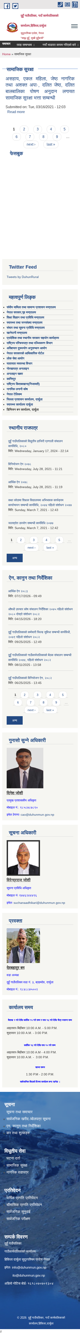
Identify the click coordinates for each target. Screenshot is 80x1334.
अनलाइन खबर (15, 373)
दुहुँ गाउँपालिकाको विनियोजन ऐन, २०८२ (30, 678)
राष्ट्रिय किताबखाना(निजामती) (23, 384)
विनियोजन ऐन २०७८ (19, 464)
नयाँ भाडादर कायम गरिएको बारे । (55, 45)
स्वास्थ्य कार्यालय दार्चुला (20, 404)
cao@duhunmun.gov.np (37, 814)
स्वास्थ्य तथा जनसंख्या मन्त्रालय (24, 322)
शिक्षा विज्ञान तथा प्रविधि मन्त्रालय (25, 317)
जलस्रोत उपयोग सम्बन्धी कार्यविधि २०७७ (30, 523)
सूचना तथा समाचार (19, 1112)
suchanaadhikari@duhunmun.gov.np (39, 902)
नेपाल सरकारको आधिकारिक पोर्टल (25, 353)
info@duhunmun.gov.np (29, 1267)
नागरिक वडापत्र (17, 1172)
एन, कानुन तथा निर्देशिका (23, 1126)
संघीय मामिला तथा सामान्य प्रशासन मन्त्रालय (31, 307)
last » (51, 144)
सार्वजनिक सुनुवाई (18, 1212)
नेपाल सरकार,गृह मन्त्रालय (21, 312)
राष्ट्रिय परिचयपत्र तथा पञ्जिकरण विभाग (29, 343)
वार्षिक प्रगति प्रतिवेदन (22, 1198)
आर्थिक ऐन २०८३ (18, 591)
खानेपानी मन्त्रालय (17, 333)
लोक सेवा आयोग (15, 358)
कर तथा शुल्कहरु (18, 1133)
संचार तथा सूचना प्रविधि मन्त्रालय (26, 327)
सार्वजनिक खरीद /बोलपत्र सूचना (28, 1119)
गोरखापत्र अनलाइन (18, 368)
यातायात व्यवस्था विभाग (19, 363)
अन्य (14, 558)
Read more (16, 112)
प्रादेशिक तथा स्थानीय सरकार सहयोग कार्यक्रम (33, 338)
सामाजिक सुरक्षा (16, 1165)
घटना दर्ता (13, 1158)
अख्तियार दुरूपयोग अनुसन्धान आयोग (27, 348)
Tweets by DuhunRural (23, 277)
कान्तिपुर (11, 379)
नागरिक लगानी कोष (17, 389)
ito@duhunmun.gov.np (28, 1275)
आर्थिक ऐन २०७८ (18, 482)
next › (31, 144)
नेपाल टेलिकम (14, 394)
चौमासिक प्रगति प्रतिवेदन (24, 1205)
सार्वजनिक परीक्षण (18, 1219)
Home (6, 54)
